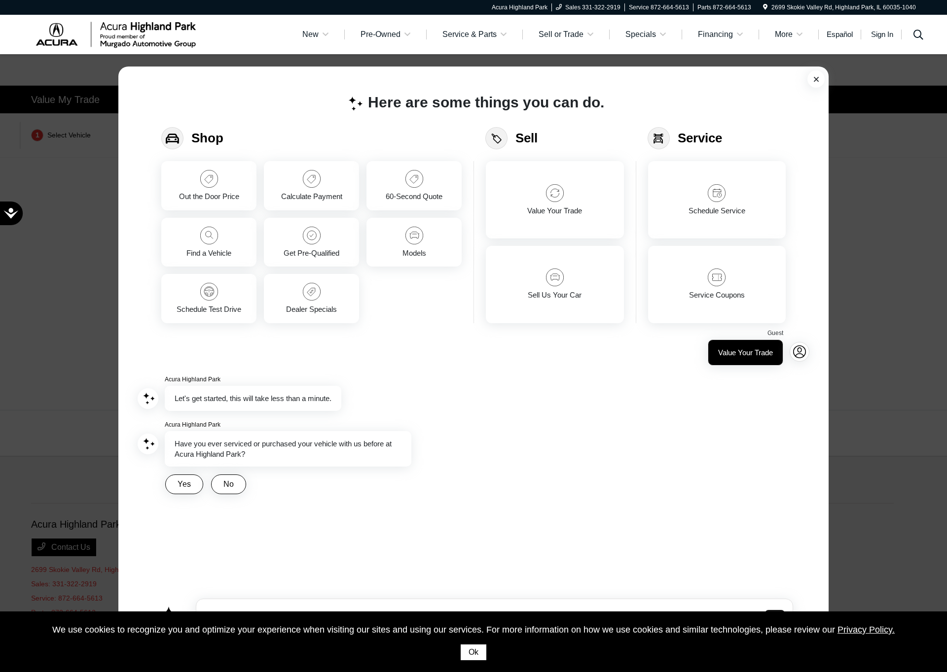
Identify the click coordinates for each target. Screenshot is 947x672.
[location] (765, 7)
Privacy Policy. (866, 630)
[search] (918, 36)
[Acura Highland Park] (116, 34)
